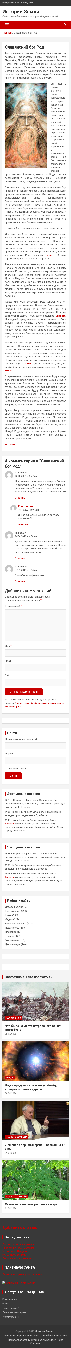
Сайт (7, 675)
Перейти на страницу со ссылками (22, 1274)
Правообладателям (19, 1339)
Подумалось (12, 927)
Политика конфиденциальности (21, 1335)
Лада (48, 255)
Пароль (9, 753)
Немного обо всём (15, 923)
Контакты (35, 1343)
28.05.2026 (11, 1034)
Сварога (60, 315)
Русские (9, 936)
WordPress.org (10, 1316)
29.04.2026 (11, 1153)
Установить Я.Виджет (14, 1251)
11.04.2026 (11, 1208)
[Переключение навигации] (6, 25)
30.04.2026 (11, 1093)
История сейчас (14, 906)
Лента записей (10, 1308)
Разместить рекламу (14, 1254)
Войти (13, 775)
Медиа (9, 919)
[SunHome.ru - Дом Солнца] (18, 1282)
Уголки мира (12, 940)
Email (9, 660)
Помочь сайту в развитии (17, 1258)
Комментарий (13, 606)
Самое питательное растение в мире (31, 1204)
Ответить (20, 497)
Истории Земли (20, 11)
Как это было (12, 911)
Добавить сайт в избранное (18, 1244)
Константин (25, 506)
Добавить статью (19, 1227)
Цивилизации (12, 944)
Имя (8, 646)
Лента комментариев (14, 1312)
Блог (60, 1339)
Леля (28, 363)
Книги (8, 915)
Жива (8, 370)
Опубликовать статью (55, 1335)
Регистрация (9, 1299)
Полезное (10, 931)
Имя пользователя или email (21, 739)
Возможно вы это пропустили (28, 977)
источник (10, 444)
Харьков (10, 823)
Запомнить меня (17, 768)
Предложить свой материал (18, 1247)
